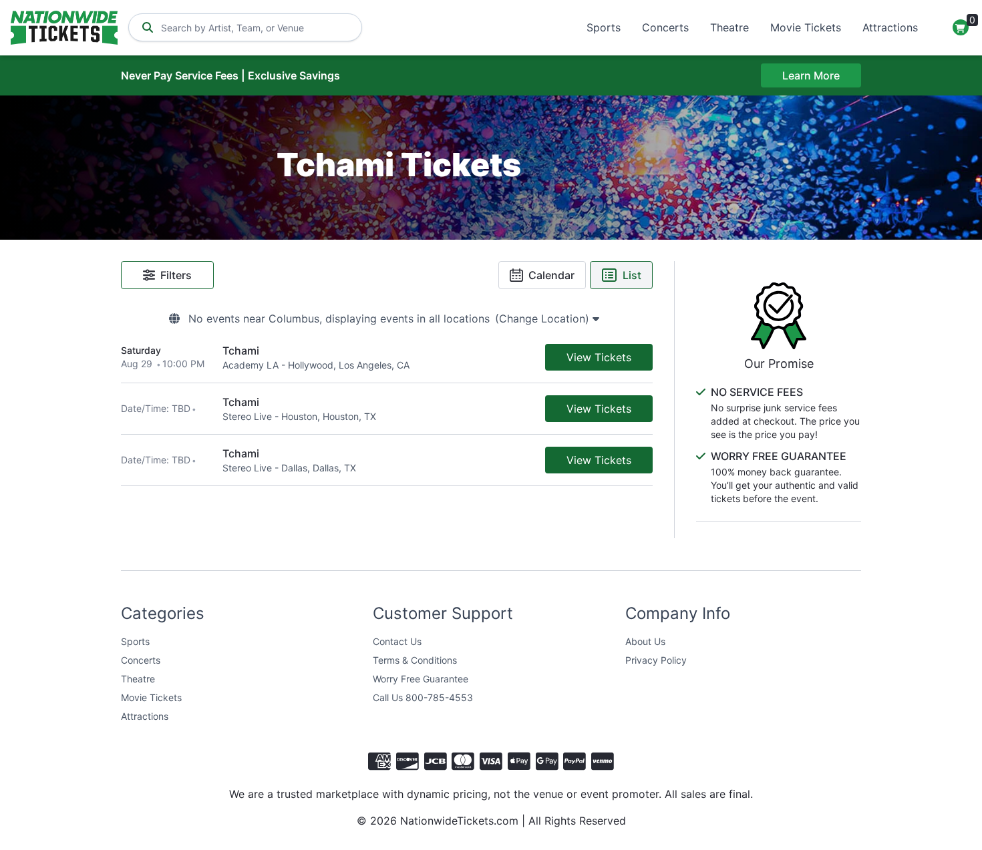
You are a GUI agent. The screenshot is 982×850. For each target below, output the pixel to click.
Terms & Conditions (415, 660)
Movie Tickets (805, 27)
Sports (604, 27)
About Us (645, 641)
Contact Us (397, 641)
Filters (176, 275)
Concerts (665, 27)
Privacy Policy (656, 660)
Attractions (890, 27)
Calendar (551, 275)
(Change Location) (544, 318)
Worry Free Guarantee (420, 678)
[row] (387, 357)
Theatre (729, 27)
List (632, 275)
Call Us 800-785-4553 (423, 697)
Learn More (811, 75)
